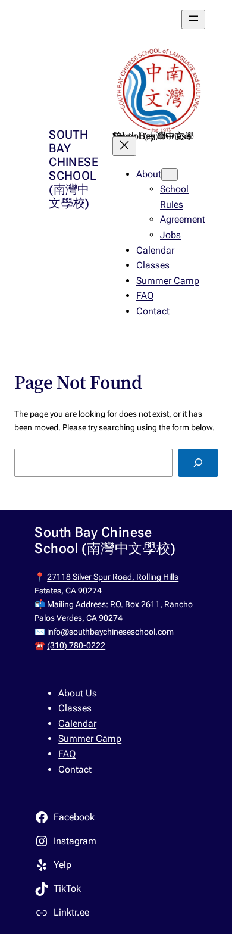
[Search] (198, 463)
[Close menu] (124, 146)
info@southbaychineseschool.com (110, 631)
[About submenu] (169, 174)
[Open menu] (193, 19)
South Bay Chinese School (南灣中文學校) (73, 168)
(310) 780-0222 (76, 645)
